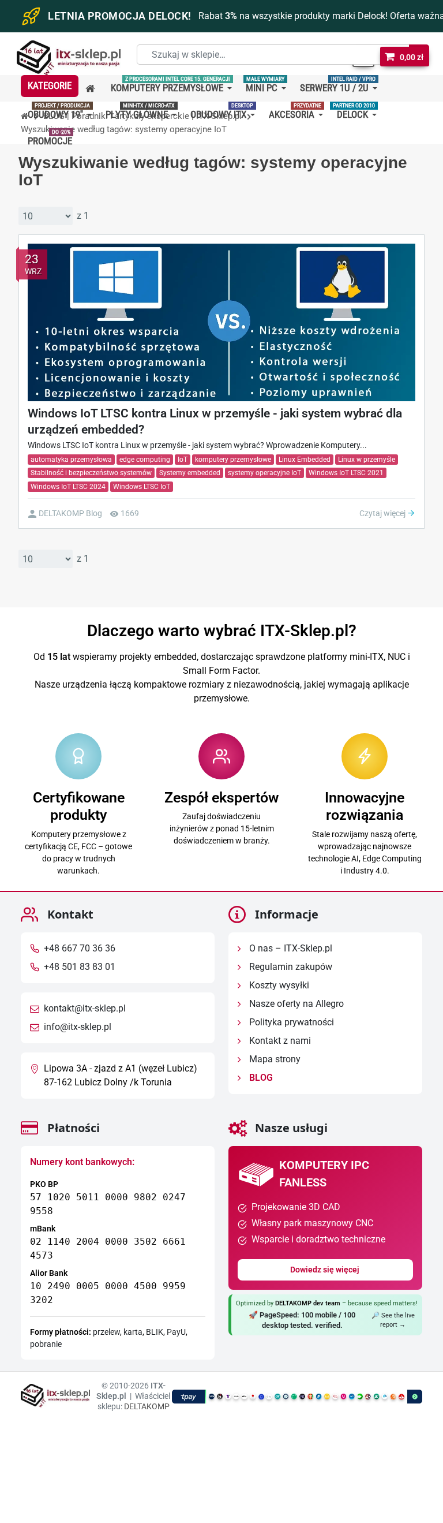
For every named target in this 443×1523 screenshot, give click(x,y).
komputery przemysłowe (233, 460)
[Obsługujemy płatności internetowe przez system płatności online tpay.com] (297, 1396)
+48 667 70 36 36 (79, 948)
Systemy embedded (189, 473)
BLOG (260, 1077)
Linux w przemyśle (366, 460)
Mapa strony (274, 1059)
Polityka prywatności (290, 1022)
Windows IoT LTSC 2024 (68, 487)
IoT (182, 460)
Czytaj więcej (383, 513)
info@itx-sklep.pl (77, 1026)
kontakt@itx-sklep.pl (85, 1008)
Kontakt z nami (279, 1040)
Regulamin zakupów (289, 966)
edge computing (144, 460)
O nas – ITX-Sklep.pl (289, 948)
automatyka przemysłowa (71, 460)
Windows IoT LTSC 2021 (346, 473)
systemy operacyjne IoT (264, 473)
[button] (49, 86)
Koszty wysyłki (278, 985)
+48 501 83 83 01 (79, 966)
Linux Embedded (305, 460)
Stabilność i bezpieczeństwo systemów (91, 473)
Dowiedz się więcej (325, 1269)
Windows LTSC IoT (141, 487)
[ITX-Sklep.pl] (69, 58)
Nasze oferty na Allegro (295, 1003)
